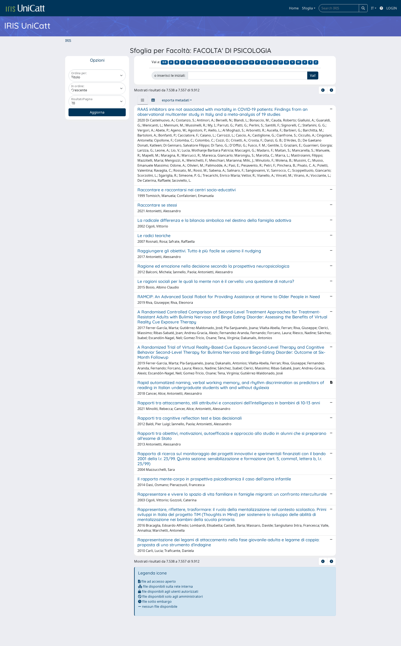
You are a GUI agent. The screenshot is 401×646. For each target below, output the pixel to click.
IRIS (68, 40)
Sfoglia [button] (307, 8)
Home (294, 8)
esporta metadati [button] (175, 100)
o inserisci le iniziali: (169, 75)
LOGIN (391, 8)
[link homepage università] (25, 8)
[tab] (142, 100)
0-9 (164, 62)
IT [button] (372, 8)
